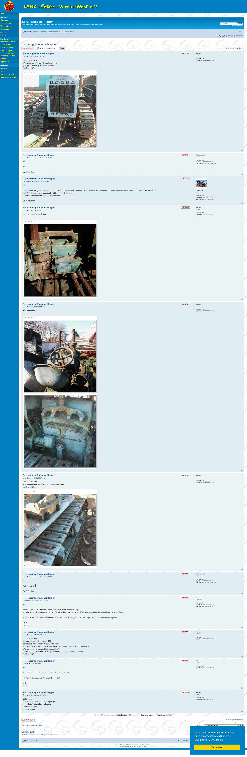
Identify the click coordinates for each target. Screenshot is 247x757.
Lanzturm (30, 601)
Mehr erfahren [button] (216, 740)
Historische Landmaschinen (49, 32)
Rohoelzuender (32, 158)
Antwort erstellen (27, 47)
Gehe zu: (199, 725)
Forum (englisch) (7, 48)
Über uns (4, 20)
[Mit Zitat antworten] (185, 53)
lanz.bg (29, 56)
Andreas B (31, 181)
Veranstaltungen (6, 26)
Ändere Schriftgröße (241, 31)
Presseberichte (6, 23)
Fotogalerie (4, 29)
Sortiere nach (135, 715)
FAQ (219, 36)
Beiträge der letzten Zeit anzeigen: (105, 715)
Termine (3, 59)
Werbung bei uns (7, 74)
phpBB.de (142, 746)
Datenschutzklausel (8, 77)
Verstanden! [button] (217, 747)
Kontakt (3, 35)
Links (2, 71)
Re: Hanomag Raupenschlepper (39, 155)
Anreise (3, 32)
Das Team (181, 741)
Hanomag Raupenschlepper (39, 44)
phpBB (125, 745)
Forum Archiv (5, 45)
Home (2, 14)
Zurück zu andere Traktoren (33, 725)
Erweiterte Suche (237, 26)
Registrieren (228, 36)
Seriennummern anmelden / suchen (7, 55)
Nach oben (242, 150)
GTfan (29, 664)
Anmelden (239, 36)
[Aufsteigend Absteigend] (164, 715)
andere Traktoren (68, 32)
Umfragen (4, 68)
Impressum (4, 62)
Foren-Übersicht (31, 32)
